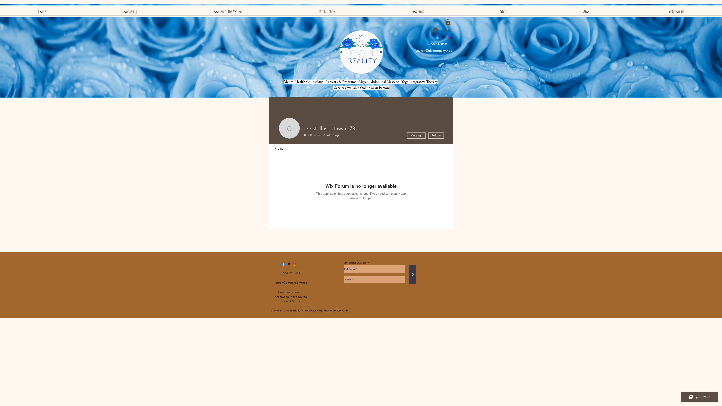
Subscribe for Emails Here (355, 262)
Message (416, 135)
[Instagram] (449, 38)
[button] (448, 22)
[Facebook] (437, 38)
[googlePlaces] (443, 38)
